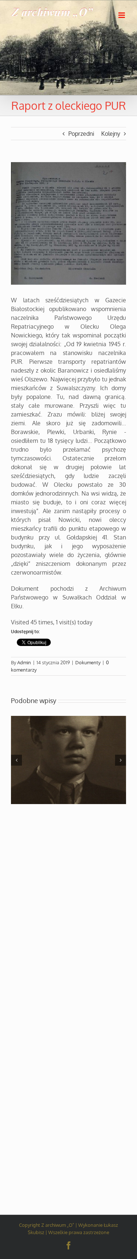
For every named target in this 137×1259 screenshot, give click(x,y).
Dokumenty (87, 662)
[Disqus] (68, 898)
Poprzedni (81, 133)
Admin (24, 662)
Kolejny (110, 133)
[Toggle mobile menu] (122, 15)
